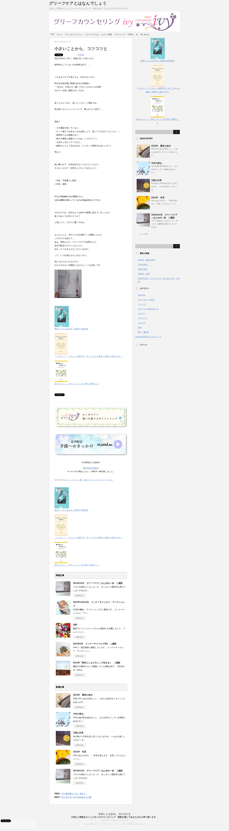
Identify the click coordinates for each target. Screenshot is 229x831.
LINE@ (130, 34)
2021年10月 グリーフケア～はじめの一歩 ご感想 (98, 583)
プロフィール (120, 35)
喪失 (140, 327)
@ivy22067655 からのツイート (148, 337)
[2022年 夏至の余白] (63, 707)
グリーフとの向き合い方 (148, 309)
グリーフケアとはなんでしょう (78, 3)
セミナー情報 (107, 35)
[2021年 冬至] (63, 763)
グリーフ (141, 304)
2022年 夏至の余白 (83, 695)
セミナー (67, 480)
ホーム (59, 35)
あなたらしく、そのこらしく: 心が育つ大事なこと (157, 121)
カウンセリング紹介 (146, 300)
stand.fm (141, 295)
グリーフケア (94, 480)
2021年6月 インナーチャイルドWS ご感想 (94, 644)
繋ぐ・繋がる (84, 480)
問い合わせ (145, 35)
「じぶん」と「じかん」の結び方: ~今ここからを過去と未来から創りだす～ (158, 90)
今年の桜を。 (79, 714)
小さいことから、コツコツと (114, 814)
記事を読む (80, 595)
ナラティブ (75, 480)
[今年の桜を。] (63, 725)
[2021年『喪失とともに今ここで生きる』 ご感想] (63, 674)
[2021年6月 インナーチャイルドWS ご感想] (63, 655)
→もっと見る (143, 234)
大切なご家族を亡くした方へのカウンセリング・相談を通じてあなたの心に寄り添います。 (114, 817)
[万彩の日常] (63, 744)
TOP (52, 34)
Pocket (81, 55)
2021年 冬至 (79, 752)
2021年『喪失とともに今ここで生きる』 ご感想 (96, 663)
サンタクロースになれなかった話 (76, 797)
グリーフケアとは (92, 35)
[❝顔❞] (63, 636)
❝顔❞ (75, 625)
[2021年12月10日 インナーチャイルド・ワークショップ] (63, 614)
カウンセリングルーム (73, 35)
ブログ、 (110, 480)
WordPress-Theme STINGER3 (114, 820)
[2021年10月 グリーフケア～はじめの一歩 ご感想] (63, 595)
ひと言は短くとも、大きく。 (74, 793)
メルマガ (141, 323)
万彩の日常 (78, 733)
